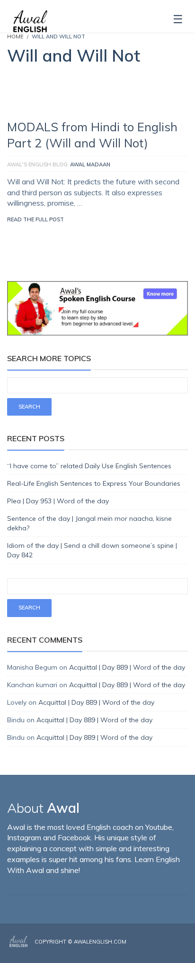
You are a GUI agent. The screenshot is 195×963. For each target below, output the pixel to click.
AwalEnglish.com (100, 941)
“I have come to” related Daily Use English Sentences (89, 466)
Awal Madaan (90, 164)
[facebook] (158, 950)
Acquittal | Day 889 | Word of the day (127, 667)
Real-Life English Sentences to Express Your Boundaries (93, 483)
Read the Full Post (35, 219)
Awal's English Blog (37, 164)
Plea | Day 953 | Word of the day (58, 501)
